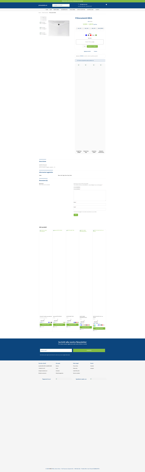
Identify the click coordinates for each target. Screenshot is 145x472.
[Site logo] (43, 5)
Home (40, 12)
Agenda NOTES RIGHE (57, 316)
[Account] (98, 5)
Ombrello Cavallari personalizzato (46, 316)
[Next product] (105, 12)
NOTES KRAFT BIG (70, 316)
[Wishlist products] (102, 5)
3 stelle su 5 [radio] (83, 187)
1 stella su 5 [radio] (81, 187)
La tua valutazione (77, 187)
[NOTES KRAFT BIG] (72, 272)
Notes (54, 317)
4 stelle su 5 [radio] (84, 187)
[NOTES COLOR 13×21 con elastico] (99, 272)
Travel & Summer (45, 12)
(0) (44, 319)
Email (75, 207)
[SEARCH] (71, 5)
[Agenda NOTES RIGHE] (59, 272)
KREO (50, 468)
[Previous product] (103, 12)
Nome (75, 202)
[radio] (84, 35)
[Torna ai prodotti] (104, 12)
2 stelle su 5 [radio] (82, 187)
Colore (90, 33)
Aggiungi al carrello (92, 46)
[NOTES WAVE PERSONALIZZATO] (86, 272)
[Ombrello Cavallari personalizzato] (46, 272)
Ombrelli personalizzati (43, 317)
